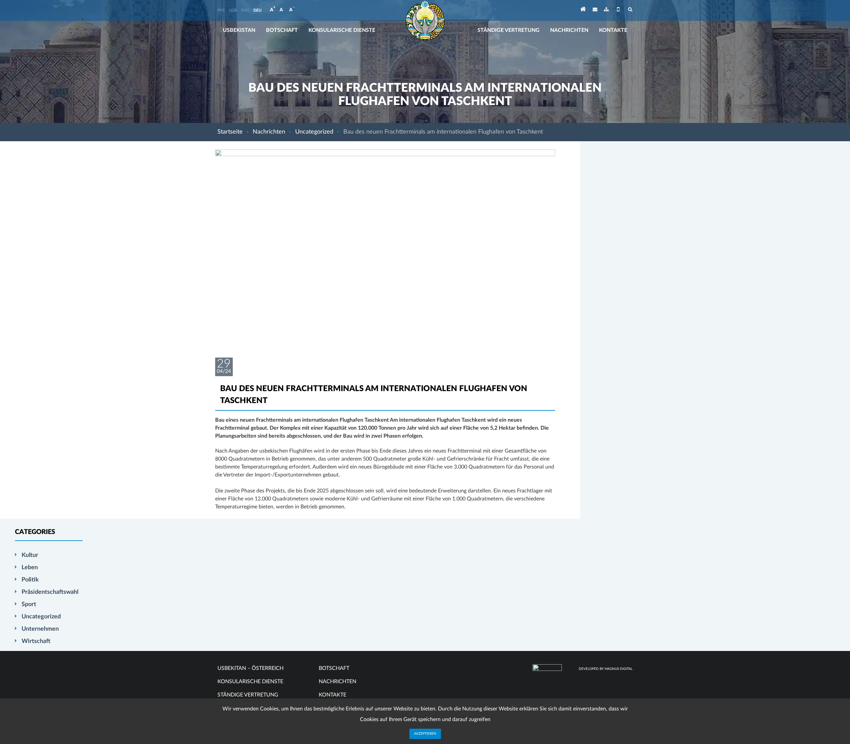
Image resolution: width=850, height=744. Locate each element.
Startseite (230, 132)
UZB (233, 10)
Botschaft (282, 30)
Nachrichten (569, 30)
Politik (30, 580)
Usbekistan (239, 30)
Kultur (30, 555)
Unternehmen (40, 629)
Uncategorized (314, 132)
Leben (30, 568)
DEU (257, 10)
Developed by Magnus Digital (606, 669)
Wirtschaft (36, 641)
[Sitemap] (606, 10)
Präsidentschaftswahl (50, 592)
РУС (221, 10)
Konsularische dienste (341, 30)
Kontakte (613, 30)
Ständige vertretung (508, 30)
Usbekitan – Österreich (250, 668)
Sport (29, 604)
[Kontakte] (595, 10)
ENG (245, 10)
